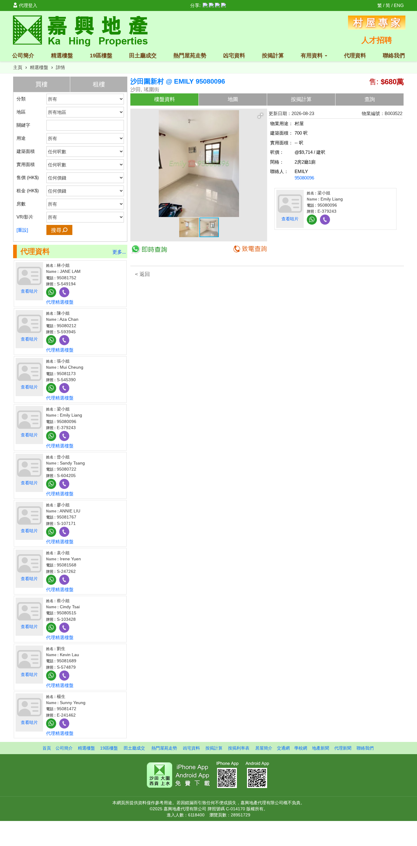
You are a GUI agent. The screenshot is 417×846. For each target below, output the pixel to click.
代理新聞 (342, 748)
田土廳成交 (143, 55)
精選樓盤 (62, 55)
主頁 (17, 67)
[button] (260, 116)
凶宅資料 (234, 55)
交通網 (283, 748)
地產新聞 (320, 748)
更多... (119, 252)
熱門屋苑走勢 (189, 55)
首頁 (46, 748)
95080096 (304, 177)
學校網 (300, 748)
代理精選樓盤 (60, 302)
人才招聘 (376, 40)
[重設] (22, 230)
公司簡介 (23, 55)
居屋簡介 (263, 748)
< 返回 (142, 274)
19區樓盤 (101, 55)
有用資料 (312, 55)
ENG (399, 5)
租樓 (99, 84)
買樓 (41, 84)
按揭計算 (273, 55)
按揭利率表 (238, 748)
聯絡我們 (394, 55)
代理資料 (355, 55)
